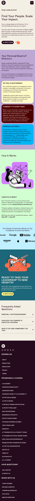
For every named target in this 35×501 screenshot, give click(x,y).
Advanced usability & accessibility (14, 394)
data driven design (8, 411)
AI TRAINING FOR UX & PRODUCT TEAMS (14, 432)
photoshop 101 (7, 456)
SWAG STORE (6, 363)
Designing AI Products (9, 415)
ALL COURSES (6, 460)
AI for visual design (9, 397)
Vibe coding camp (8, 425)
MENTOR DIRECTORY (8, 497)
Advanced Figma (7, 390)
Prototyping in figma (9, 418)
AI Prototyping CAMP (9, 408)
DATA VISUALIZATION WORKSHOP (12, 439)
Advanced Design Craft (10, 387)
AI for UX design (7, 401)
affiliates (5, 494)
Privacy (4, 370)
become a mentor (8, 487)
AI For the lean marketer (11, 446)
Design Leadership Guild (9, 10)
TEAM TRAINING (7, 483)
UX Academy (6, 383)
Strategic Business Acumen (11, 422)
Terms (4, 373)
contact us (6, 473)
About (4, 359)
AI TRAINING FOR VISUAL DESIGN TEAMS (14, 436)
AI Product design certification (13, 404)
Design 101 (5, 429)
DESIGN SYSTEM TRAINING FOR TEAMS (14, 442)
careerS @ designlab (9, 490)
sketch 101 (5, 449)
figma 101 (5, 453)
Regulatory (6, 366)
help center (6, 470)
